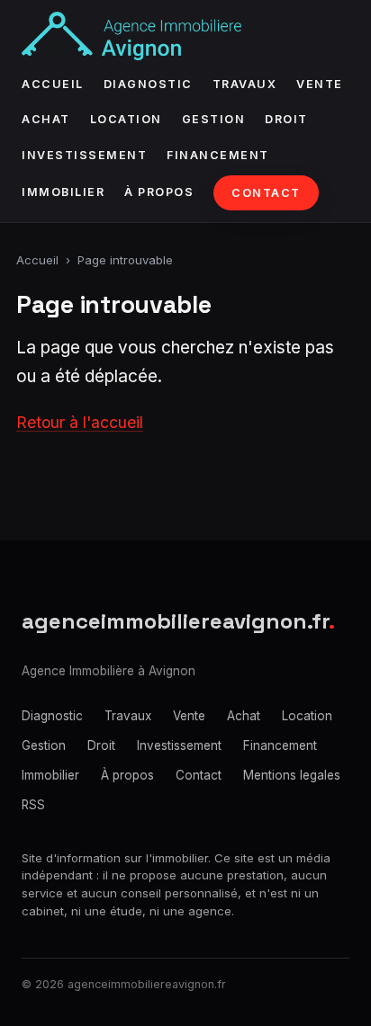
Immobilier (63, 192)
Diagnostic (148, 84)
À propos (159, 192)
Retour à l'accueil (79, 422)
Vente (319, 84)
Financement (218, 155)
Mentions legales (291, 775)
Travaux (245, 84)
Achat (46, 119)
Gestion (214, 119)
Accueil (53, 84)
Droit (286, 119)
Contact (266, 193)
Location (126, 119)
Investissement (84, 155)
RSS (33, 805)
